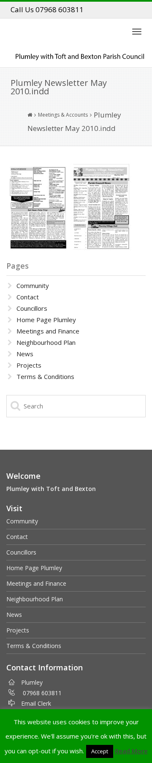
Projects (28, 365)
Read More (131, 751)
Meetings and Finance (47, 331)
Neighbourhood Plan (46, 342)
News (24, 353)
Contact (27, 297)
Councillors (31, 308)
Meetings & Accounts (63, 114)
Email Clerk (36, 703)
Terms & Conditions (45, 376)
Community (32, 285)
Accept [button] (99, 751)
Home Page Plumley (46, 319)
